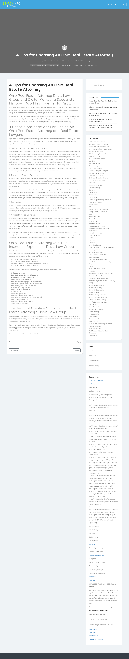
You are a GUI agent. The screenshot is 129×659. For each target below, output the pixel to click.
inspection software (95, 233)
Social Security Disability (96, 309)
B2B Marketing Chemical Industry (100, 154)
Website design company (97, 555)
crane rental (93, 183)
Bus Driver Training (95, 163)
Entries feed (93, 355)
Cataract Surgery (94, 166)
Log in (91, 350)
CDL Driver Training (95, 168)
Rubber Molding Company (97, 295)
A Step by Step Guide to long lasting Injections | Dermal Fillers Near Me (100, 126)
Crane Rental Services (96, 185)
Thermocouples (94, 314)
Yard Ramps (93, 335)
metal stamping (94, 257)
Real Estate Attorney (95, 287)
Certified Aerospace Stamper (98, 171)
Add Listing (120, 4)
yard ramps (92, 577)
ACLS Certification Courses (97, 142)
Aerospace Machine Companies (99, 144)
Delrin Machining (94, 188)
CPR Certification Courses (97, 180)
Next (76, 350)
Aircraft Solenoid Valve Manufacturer (101, 149)
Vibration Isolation (95, 326)
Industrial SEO (93, 636)
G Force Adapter (94, 207)
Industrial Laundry (94, 224)
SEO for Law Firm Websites (51, 61)
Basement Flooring (95, 156)
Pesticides (92, 271)
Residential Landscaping (96, 290)
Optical (91, 266)
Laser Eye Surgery (94, 235)
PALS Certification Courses (97, 269)
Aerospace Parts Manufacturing (99, 147)
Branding (92, 161)
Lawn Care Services (95, 245)
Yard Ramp (92, 632)
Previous (15, 350)
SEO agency (93, 544)
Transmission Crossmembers (98, 319)
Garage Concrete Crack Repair (98, 209)
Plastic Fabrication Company (98, 276)
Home (40, 61)
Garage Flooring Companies (98, 212)
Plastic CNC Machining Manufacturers (101, 273)
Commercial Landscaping (97, 173)
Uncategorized (53, 65)
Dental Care (93, 190)
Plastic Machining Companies (98, 278)
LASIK (91, 238)
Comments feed (94, 361)
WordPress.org (93, 366)
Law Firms (92, 243)
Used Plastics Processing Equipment (100, 324)
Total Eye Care (93, 316)
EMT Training (93, 197)
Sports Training (94, 312)
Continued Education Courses (98, 178)
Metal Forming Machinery (97, 255)
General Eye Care (94, 216)
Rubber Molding (94, 292)
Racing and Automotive (96, 285)
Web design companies (96, 380)
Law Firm (92, 240)
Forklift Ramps (93, 204)
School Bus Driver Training (97, 300)
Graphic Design (94, 219)
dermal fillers (93, 195)
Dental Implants (94, 192)
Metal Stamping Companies (98, 259)
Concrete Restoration (96, 175)
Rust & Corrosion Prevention (98, 297)
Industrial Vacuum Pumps (97, 226)
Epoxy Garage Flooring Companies (100, 200)
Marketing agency (94, 384)
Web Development (95, 328)
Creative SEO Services (96, 639)
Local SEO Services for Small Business (101, 247)
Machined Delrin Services (97, 252)
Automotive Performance (97, 151)
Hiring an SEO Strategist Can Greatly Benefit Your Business (100, 120)
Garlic (90, 214)
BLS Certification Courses (97, 159)
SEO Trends (92, 304)
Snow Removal (94, 307)
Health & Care (93, 221)
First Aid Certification (95, 202)
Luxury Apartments (95, 250)
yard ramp (92, 580)
